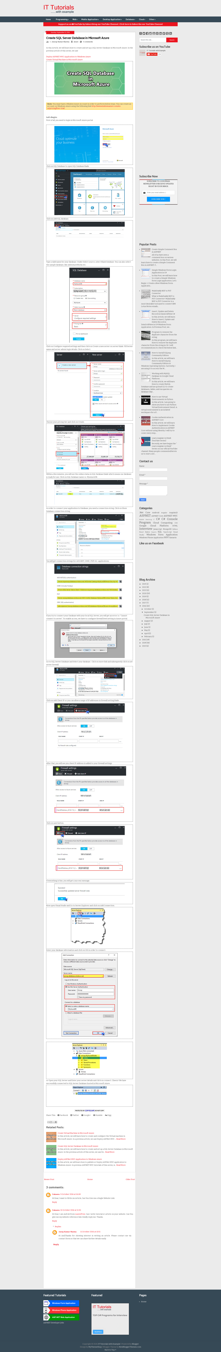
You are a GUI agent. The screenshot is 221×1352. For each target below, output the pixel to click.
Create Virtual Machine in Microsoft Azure (64, 60)
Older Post (130, 1179)
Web (75, 19)
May (146, 630)
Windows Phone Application (151, 538)
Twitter (75, 1115)
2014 (144, 643)
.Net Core (144, 512)
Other (152, 19)
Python (175, 529)
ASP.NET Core (157, 516)
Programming (62, 19)
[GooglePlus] (140, 33)
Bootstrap (149, 519)
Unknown (56, 1194)
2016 (144, 606)
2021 (144, 590)
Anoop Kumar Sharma (67, 1231)
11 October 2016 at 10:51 (90, 1232)
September (149, 612)
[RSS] (170, 33)
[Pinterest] (157, 33)
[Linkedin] (160, 33)
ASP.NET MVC (171, 516)
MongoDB (167, 529)
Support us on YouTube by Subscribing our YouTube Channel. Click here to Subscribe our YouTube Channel (110, 24)
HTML (175, 526)
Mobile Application (90, 19)
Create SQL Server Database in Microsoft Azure (77, 37)
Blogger (135, 1344)
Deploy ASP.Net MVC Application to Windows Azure (80, 1159)
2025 (144, 584)
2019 (144, 596)
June (146, 627)
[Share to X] (53, 1122)
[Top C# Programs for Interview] (110, 1334)
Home (48, 19)
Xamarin (172, 538)
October (148, 609)
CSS (176, 523)
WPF (166, 537)
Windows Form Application (162, 534)
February (148, 636)
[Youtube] (154, 33)
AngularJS (173, 513)
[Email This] (48, 1122)
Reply (54, 1202)
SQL (160, 531)
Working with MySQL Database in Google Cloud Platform (162, 376)
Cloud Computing (163, 522)
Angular (164, 513)
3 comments (88, 42)
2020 (144, 593)
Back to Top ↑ (110, 1350)
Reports (154, 532)
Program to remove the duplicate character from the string (164, 334)
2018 (144, 600)
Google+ (87, 1115)
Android (155, 513)
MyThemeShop (95, 1347)
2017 (144, 603)
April (146, 633)
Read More (121, 1139)
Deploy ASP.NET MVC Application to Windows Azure (68, 57)
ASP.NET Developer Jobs (53, 1323)
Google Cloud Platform (154, 525)
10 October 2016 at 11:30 (70, 1210)
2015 (144, 640)
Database (130, 19)
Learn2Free (80, 1214)
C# (158, 519)
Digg (109, 1115)
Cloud (142, 19)
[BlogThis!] (51, 1122)
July (146, 624)
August (147, 621)
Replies (58, 1227)
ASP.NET (145, 515)
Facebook (63, 1115)
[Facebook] (147, 33)
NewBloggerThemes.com (130, 1347)
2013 (144, 646)
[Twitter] (144, 33)
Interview (145, 528)
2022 (144, 587)
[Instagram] (150, 33)
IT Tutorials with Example (109, 1344)
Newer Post (49, 1179)
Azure (76, 42)
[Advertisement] (131, 8)
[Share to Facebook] (56, 1122)
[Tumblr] (167, 33)
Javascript (157, 529)
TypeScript (167, 532)
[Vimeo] (164, 33)
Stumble (98, 1115)
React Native (144, 532)
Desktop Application (112, 19)
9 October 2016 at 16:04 (70, 1194)
